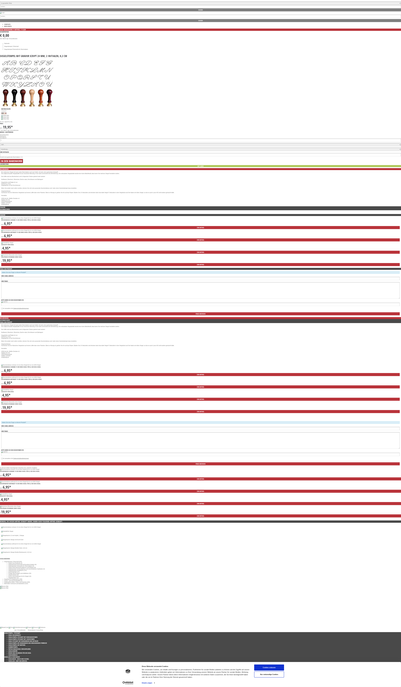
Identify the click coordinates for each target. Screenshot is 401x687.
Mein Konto (8, 26)
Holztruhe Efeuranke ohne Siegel (11, 257)
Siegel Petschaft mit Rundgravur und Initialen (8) (22, 567)
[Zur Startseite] (2, 12)
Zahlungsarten (8, 620)
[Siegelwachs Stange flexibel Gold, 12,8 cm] (14, 548)
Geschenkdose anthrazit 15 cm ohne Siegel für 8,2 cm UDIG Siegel (21, 232)
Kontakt (6, 611)
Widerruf (6, 612)
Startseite (7, 24)
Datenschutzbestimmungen (21, 308)
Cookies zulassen (269, 667)
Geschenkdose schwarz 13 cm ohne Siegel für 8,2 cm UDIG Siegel (21, 220)
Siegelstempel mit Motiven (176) (17, 570)
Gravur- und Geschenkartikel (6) (13, 580)
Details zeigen (147, 683)
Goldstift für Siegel (7, 245)
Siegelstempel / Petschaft (11, 46)
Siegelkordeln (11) (13, 577)
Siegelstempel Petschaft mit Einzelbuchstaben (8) (22, 564)
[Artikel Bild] (4, 586)
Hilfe (5, 621)
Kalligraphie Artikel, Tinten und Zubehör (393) (17, 582)
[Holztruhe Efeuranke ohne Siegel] (11, 255)
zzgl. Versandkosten (11, 38)
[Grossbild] (27, 107)
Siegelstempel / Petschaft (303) (13, 561)
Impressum (7, 617)
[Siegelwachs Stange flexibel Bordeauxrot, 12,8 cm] (16, 552)
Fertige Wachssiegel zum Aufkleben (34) (19, 573)
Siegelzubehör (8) (13, 575)
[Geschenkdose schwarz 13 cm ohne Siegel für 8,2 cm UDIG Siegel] (21, 218)
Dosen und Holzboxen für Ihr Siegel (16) (19, 576)
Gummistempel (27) (14, 572)
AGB (5, 615)
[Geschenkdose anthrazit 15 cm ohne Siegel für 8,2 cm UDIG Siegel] (21, 230)
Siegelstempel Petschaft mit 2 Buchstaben (16, 49)
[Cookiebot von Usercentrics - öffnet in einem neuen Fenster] (128, 682)
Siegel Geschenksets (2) (15, 563)
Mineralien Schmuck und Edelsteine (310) (16, 583)
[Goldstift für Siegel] (7, 242)
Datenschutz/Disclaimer (11, 614)
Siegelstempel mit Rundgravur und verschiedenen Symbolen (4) (26, 569)
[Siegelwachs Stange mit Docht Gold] (12, 539)
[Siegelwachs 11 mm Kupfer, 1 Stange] (12, 535)
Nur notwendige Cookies (269, 674)
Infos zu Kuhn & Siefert (10, 622)
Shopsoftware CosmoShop (35, 630)
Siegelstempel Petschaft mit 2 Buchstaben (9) (21, 566)
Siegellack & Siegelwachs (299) (13, 579)
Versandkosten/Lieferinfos (11, 618)
